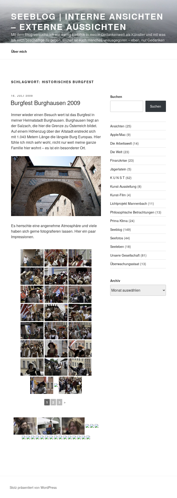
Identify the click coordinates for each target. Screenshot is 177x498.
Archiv (115, 280)
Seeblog (116, 229)
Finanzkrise (118, 160)
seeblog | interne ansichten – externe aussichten (87, 21)
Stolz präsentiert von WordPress (33, 487)
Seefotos (116, 238)
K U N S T (117, 177)
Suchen (116, 96)
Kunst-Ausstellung (123, 186)
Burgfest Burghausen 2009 (45, 102)
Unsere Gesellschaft (125, 255)
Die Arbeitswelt (121, 143)
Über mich (19, 51)
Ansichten (117, 126)
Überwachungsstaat (124, 263)
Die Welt (116, 151)
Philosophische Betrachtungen (132, 212)
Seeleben (117, 246)
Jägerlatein (118, 169)
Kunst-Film (118, 195)
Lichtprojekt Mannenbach (128, 203)
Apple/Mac (118, 134)
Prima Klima (119, 220)
